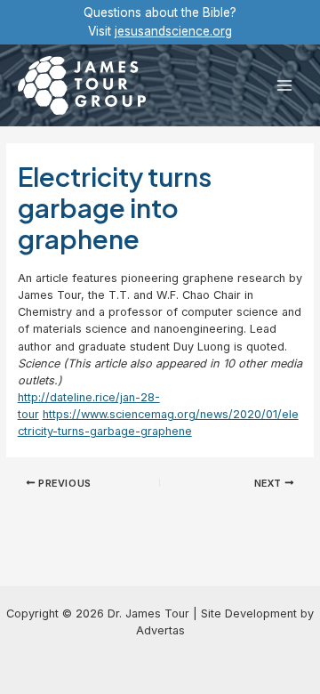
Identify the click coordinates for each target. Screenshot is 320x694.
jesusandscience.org (173, 31)
